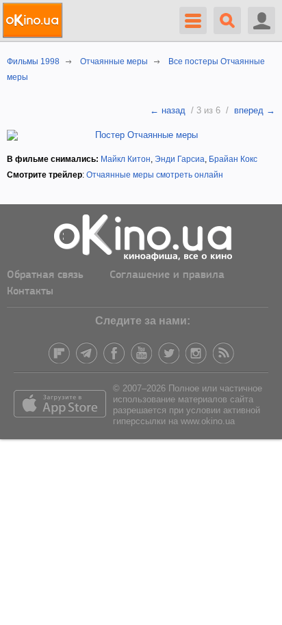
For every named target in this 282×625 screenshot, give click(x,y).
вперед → (254, 110)
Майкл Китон (126, 159)
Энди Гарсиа (180, 159)
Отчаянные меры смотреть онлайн (154, 175)
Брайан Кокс (233, 159)
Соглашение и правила (167, 275)
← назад (167, 110)
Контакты (30, 291)
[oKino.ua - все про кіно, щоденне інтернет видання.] (34, 20)
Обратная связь (45, 275)
